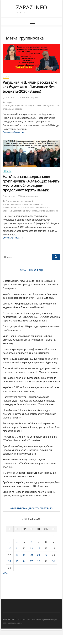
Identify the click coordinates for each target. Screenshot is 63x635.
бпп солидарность (14, 201)
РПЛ (10, 211)
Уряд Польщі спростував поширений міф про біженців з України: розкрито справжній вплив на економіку (29, 339)
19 (24, 554)
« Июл (6, 572)
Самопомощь (19, 211)
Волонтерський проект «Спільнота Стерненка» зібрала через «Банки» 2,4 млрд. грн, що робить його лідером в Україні (31, 427)
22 (46, 554)
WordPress (49, 619)
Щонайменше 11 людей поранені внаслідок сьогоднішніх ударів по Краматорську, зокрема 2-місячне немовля (30, 414)
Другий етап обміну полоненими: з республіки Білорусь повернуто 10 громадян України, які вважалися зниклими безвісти (27, 450)
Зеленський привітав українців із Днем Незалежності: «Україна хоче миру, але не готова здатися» (29, 463)
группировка (21, 105)
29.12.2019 (10, 97)
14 (38, 548)
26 (24, 561)
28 (38, 561)
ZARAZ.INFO (31, 7)
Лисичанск (41, 105)
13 (31, 548)
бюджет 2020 (8, 104)
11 (17, 548)
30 (53, 561)
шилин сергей (15, 109)
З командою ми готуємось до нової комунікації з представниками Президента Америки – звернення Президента (30, 284)
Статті (6, 77)
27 (31, 561)
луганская (51, 105)
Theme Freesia (37, 619)
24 (9, 561)
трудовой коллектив (35, 211)
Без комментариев (29, 97)
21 (38, 554)
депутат (31, 105)
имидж (25, 204)
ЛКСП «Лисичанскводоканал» (24, 206)
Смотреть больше (19, 132)
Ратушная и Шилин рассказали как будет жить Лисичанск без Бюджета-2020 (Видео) (30, 87)
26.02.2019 (10, 196)
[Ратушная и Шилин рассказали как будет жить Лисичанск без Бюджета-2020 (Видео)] (31, 58)
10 (9, 548)
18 (17, 554)
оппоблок (29, 207)
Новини (7, 171)
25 (17, 561)
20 (31, 554)
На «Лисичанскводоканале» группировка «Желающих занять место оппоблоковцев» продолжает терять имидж (31, 183)
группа (11, 105)
